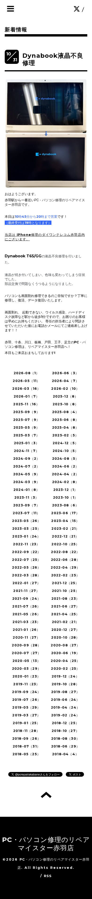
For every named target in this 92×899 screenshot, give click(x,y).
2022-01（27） (27, 583)
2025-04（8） (65, 427)
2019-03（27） (26, 715)
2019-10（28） (65, 684)
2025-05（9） (26, 427)
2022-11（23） (26, 544)
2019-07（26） (26, 700)
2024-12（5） (65, 443)
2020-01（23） (27, 676)
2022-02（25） (65, 575)
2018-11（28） (26, 731)
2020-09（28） (26, 645)
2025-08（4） (65, 412)
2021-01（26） (26, 630)
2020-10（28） (65, 637)
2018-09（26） (26, 738)
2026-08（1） (27, 373)
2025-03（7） (26, 435)
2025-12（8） (65, 396)
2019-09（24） (26, 692)
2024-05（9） (26, 474)
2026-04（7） (65, 381)
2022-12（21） (65, 536)
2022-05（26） (26, 567)
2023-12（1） (65, 490)
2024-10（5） (66, 451)
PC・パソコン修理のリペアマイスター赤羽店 (46, 844)
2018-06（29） (65, 746)
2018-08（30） (65, 738)
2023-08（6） (65, 505)
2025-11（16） (26, 404)
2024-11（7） (26, 451)
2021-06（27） (65, 606)
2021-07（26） (26, 606)
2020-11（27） (26, 637)
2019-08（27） (65, 692)
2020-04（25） (65, 661)
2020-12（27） (65, 630)
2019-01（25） (26, 723)
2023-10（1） (65, 497)
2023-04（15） (65, 521)
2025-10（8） (65, 404)
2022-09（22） (26, 552)
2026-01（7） (27, 396)
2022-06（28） (65, 560)
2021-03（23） (26, 622)
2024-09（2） (26, 458)
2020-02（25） (65, 668)
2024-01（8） (26, 490)
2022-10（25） (65, 544)
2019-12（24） (65, 676)
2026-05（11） (26, 381)
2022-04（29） (65, 567)
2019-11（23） (26, 684)
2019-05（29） (26, 707)
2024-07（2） (26, 466)
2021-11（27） (26, 591)
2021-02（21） (65, 622)
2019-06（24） (65, 700)
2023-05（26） (26, 521)
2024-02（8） (65, 482)
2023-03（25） (26, 528)
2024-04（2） (65, 474)
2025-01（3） (26, 443)
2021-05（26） (27, 614)
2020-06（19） (65, 653)
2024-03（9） (26, 482)
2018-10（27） (65, 731)
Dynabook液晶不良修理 (52, 59)
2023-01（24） (26, 536)
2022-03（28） (26, 575)
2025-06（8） (65, 420)
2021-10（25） (65, 591)
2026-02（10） (65, 388)
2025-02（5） (65, 435)
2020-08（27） (65, 645)
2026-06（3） (65, 373)
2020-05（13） (27, 661)
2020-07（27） (26, 653)
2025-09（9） (26, 412)
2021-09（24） (26, 598)
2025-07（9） (26, 420)
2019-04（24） (65, 707)
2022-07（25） (26, 560)
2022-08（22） (65, 552)
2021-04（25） (65, 614)
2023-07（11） (26, 513)
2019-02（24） (65, 715)
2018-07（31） (26, 746)
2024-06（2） (65, 466)
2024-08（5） (65, 458)
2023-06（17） (65, 513)
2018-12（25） (65, 723)
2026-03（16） (26, 388)
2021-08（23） (65, 598)
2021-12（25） (65, 583)
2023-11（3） (26, 497)
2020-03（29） (26, 668)
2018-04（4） (65, 754)
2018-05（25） (27, 754)
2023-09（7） (26, 505)
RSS (48, 876)
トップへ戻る (46, 795)
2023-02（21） (65, 528)
